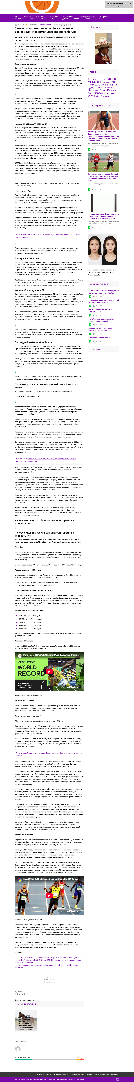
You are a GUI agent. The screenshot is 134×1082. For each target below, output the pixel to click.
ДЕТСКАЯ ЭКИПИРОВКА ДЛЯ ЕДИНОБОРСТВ (100, 311)
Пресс (87, 19)
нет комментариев (45, 24)
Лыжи (95, 85)
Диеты (65, 19)
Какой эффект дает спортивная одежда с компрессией (102, 320)
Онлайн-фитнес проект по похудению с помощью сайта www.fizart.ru (104, 292)
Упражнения (19, 19)
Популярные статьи (87, 17)
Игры (113, 81)
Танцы (97, 19)
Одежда (91, 87)
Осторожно (109, 87)
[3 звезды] (66, 25)
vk (117, 1079)
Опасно (99, 87)
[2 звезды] (64, 25)
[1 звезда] (62, 25)
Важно (111, 79)
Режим (54, 19)
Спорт (96, 93)
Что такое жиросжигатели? (100, 338)
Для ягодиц (40, 17)
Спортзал (105, 93)
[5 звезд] (71, 25)
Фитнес (32, 19)
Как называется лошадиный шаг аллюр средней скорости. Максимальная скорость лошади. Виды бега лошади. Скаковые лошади (25, 1022)
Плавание (54, 17)
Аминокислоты (95, 79)
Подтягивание (68, 17)
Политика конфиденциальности (57, 1074)
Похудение (104, 17)
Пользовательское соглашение (81, 1074)
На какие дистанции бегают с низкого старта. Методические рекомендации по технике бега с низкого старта (103, 216)
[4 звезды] (69, 25)
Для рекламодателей (101, 1074)
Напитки (113, 84)
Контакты (40, 1074)
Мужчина (103, 85)
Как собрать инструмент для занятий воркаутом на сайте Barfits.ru (104, 301)
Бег (16, 17)
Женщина (93, 81)
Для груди (27, 17)
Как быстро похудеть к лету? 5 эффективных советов (101, 329)
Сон (90, 93)
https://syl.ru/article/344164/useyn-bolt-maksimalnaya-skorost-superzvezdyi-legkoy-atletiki (49, 958)
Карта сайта (115, 1074)
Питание (76, 19)
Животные (104, 82)
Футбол (43, 19)
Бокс (104, 79)
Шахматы (107, 96)
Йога (90, 85)
